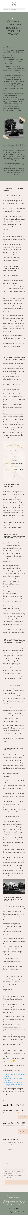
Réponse (23, 1116)
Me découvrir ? (14, 1208)
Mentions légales (9, 1212)
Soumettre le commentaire (16, 1182)
